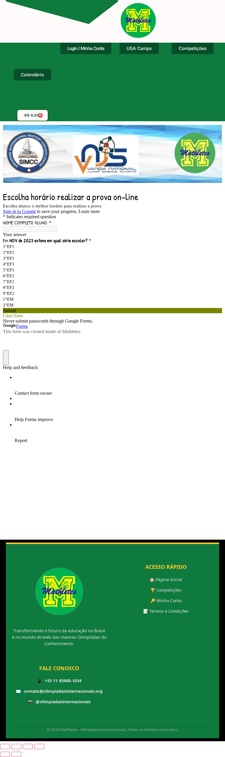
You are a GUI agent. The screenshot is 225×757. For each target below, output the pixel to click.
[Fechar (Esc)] (39, 746)
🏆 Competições (166, 590)
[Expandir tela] (16, 746)
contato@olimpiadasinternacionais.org (63, 691)
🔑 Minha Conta (166, 600)
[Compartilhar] (28, 746)
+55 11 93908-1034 (63, 680)
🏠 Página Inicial (165, 579)
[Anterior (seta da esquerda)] (5, 754)
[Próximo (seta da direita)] (16, 754)
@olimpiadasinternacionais (63, 701)
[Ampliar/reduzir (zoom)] (5, 746)
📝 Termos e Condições (166, 611)
